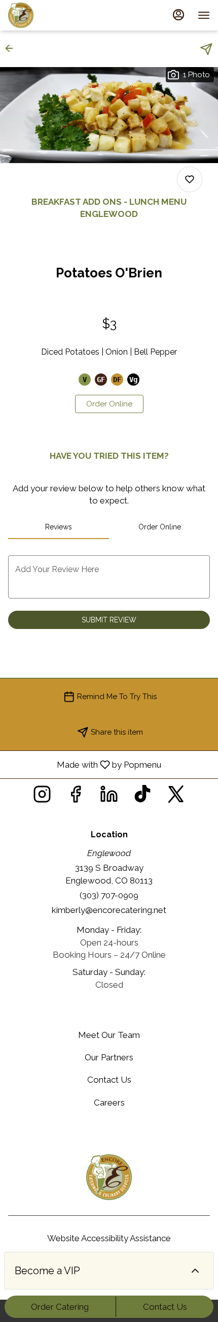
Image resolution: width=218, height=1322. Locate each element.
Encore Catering (109, 1177)
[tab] (58, 527)
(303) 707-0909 (109, 895)
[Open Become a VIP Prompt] (195, 1270)
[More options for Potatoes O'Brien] (189, 179)
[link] (109, 404)
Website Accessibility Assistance (109, 1238)
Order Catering (60, 1307)
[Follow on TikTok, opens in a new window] (142, 797)
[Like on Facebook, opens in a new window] (75, 797)
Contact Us (165, 1307)
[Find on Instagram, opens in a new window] (42, 797)
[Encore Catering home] (53, 15)
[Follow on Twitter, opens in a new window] (176, 797)
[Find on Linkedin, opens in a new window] (109, 797)
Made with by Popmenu (84, 764)
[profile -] (178, 15)
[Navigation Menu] (204, 15)
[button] (12, 48)
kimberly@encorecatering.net (109, 910)
